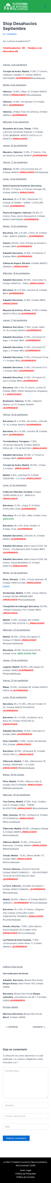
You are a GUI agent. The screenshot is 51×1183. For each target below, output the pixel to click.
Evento (6, 586)
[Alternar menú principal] (45, 6)
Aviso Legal (25, 1170)
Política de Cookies (25, 1177)
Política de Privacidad (25, 1173)
